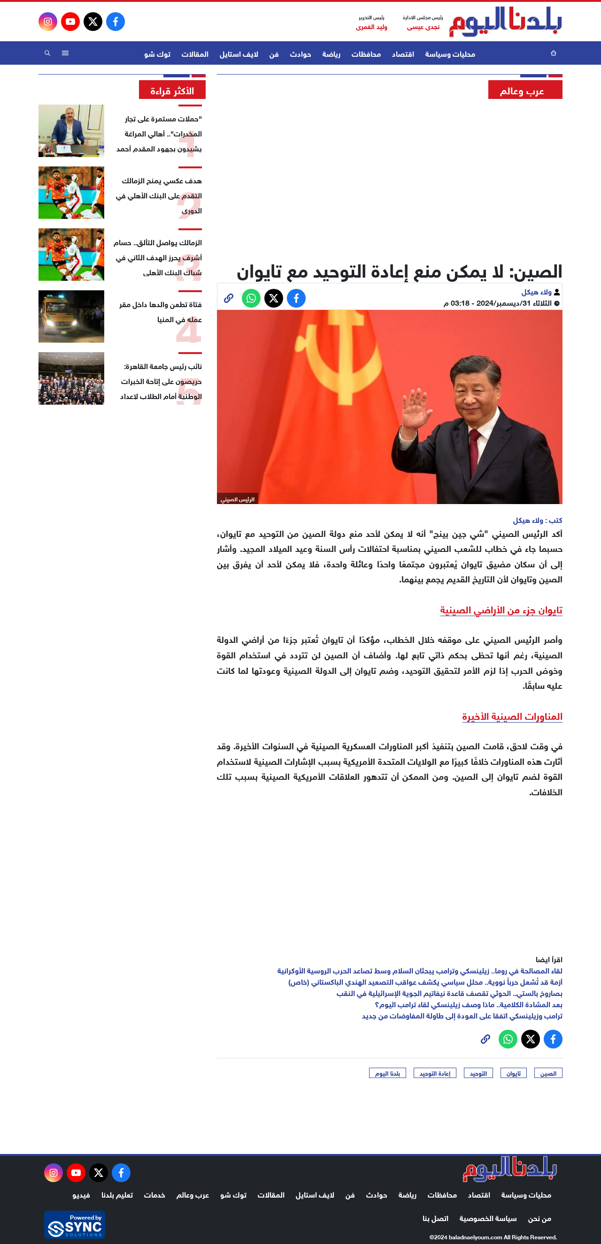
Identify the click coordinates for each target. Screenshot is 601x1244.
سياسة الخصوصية (488, 1217)
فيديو (81, 1193)
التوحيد (478, 1073)
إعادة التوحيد (435, 1073)
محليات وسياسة (450, 52)
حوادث (300, 52)
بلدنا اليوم (387, 1073)
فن (274, 52)
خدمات (154, 1193)
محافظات (366, 52)
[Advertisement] (389, 175)
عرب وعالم (193, 1193)
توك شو (157, 52)
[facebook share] (296, 298)
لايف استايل (239, 52)
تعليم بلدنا (117, 1193)
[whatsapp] (228, 298)
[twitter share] (273, 298)
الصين (548, 1073)
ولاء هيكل (538, 290)
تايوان (514, 1073)
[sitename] (510, 1169)
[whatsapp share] (251, 298)
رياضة (331, 52)
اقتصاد (403, 52)
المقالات (195, 52)
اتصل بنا (435, 1217)
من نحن (539, 1217)
